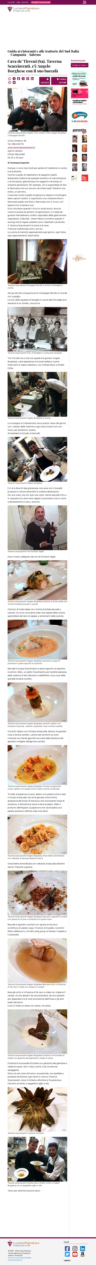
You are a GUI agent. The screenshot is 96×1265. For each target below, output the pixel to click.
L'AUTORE (11, 2)
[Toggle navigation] (76, 2)
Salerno (35, 54)
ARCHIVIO (24, 2)
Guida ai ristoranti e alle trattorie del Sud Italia (43, 51)
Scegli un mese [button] (79, 65)
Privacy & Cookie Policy (16, 1258)
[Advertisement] (48, 30)
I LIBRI (18, 2)
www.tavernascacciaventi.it (21, 147)
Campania (18, 54)
